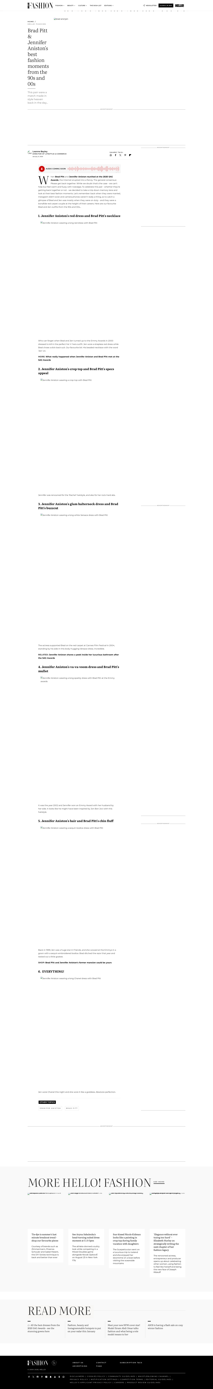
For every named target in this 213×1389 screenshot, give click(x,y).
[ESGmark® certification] (52, 1363)
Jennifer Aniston (77, 177)
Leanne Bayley (40, 151)
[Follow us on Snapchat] (51, 1377)
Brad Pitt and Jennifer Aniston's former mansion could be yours (78, 962)
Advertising (80, 1366)
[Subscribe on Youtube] (55, 1377)
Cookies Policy (96, 1376)
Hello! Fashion (37, 24)
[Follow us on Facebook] (29, 1377)
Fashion (59, 5)
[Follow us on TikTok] (46, 1377)
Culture (81, 5)
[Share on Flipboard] (130, 155)
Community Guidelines (121, 1376)
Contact (101, 1363)
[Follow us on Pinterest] (42, 1377)
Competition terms (131, 1379)
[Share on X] (120, 155)
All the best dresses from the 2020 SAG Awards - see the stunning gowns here (44, 1328)
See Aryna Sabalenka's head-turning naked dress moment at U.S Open (85, 1237)
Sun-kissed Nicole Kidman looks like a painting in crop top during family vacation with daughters (127, 1239)
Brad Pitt (59, 177)
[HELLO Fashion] (40, 5)
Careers (119, 1382)
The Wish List (95, 5)
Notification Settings (104, 1379)
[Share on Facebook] (115, 155)
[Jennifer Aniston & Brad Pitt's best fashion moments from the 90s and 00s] (179, 5)
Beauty (70, 5)
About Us (78, 1363)
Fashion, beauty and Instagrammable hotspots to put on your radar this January (84, 1328)
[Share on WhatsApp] (111, 155)
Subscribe (166, 5)
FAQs (99, 1366)
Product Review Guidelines (143, 1382)
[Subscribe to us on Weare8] (59, 1377)
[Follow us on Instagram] (38, 1377)
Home (31, 21)
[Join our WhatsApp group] (63, 1377)
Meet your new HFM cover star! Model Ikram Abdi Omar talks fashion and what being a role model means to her (124, 1329)
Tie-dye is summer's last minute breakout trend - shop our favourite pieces (45, 1237)
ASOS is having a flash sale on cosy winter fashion (165, 1326)
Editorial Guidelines (158, 1379)
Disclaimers (77, 1376)
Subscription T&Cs (128, 1363)
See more (159, 1182)
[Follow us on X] (33, 1377)
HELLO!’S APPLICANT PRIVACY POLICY (91, 1382)
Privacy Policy (79, 1379)
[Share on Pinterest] (125, 155)
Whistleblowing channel (153, 1376)
